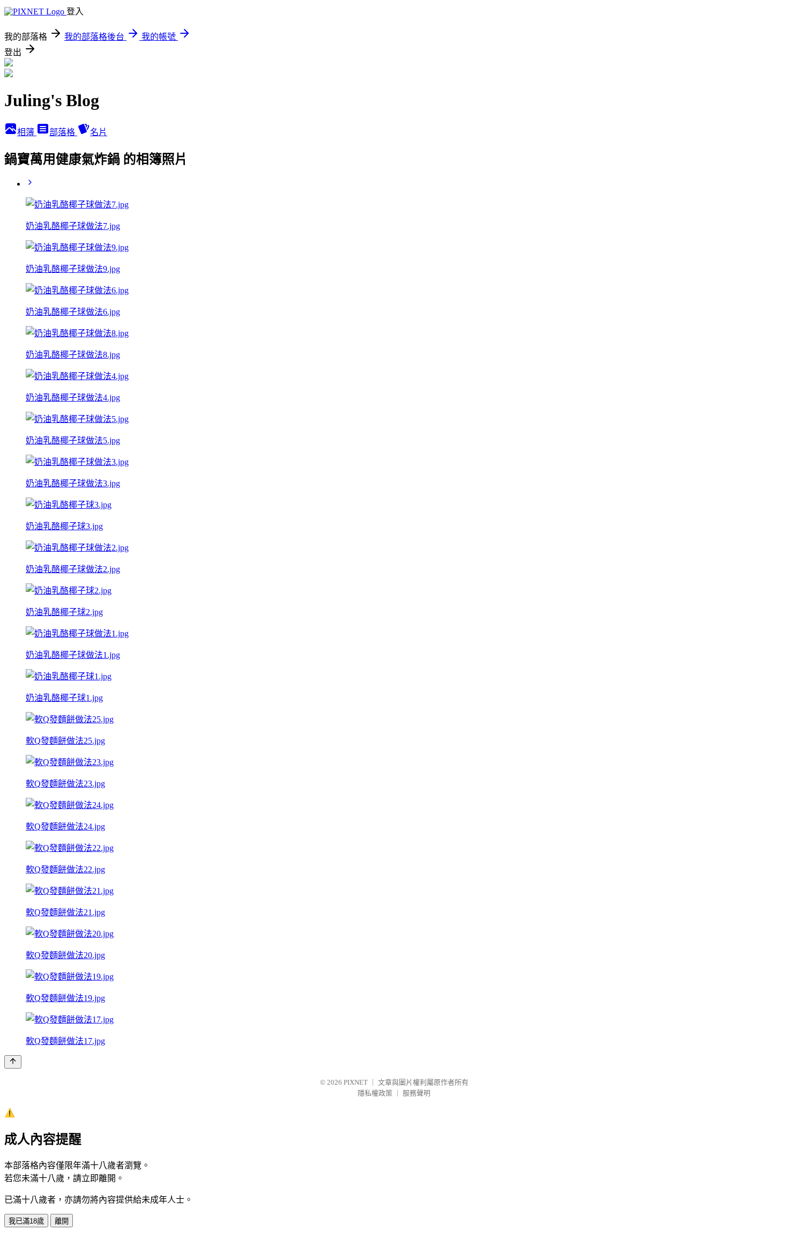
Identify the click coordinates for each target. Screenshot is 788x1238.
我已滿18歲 (26, 1221)
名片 (98, 132)
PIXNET (356, 1082)
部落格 (63, 132)
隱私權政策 (375, 1093)
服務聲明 (416, 1093)
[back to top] (12, 1062)
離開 (62, 1221)
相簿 (26, 132)
